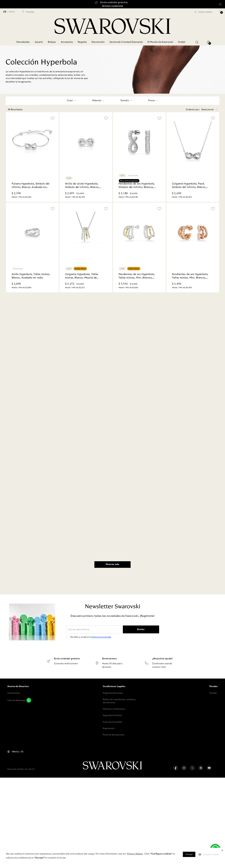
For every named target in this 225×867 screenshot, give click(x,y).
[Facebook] (175, 767)
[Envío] (48, 661)
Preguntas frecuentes (113, 693)
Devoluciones (109, 659)
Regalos (82, 42)
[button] (222, 850)
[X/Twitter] (192, 767)
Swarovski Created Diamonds (126, 42)
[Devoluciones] (97, 663)
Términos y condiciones (112, 6)
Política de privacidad (101, 637)
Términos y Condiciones (114, 709)
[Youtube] (209, 767)
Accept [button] (189, 854)
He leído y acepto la (90, 637)
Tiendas (213, 693)
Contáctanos (13, 693)
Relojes (52, 42)
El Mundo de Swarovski (160, 42)
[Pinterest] (200, 767)
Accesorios (67, 42)
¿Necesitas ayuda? (162, 659)
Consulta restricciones (66, 664)
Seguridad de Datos (112, 715)
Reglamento (108, 728)
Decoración (98, 42)
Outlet (181, 42)
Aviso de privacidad (112, 722)
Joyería (39, 42)
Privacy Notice (135, 854)
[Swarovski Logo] (112, 765)
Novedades (22, 42)
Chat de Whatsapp (16, 700)
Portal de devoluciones (113, 735)
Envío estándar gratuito (67, 659)
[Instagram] (184, 767)
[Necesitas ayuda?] (146, 663)
